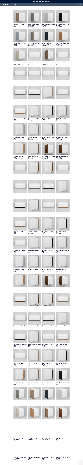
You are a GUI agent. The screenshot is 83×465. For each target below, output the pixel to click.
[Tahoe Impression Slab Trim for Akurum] (20, 374)
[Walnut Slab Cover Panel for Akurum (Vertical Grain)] (63, 412)
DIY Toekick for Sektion (60, 62)
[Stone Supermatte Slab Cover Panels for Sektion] (34, 449)
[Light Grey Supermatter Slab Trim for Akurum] (34, 205)
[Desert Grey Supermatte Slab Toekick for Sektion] (20, 92)
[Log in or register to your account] (80, 4)
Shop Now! (47, 1)
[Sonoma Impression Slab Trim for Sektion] (34, 148)
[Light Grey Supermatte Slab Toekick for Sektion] (48, 73)
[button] (81, 4)
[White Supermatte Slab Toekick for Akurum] (20, 186)
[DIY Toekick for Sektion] (63, 54)
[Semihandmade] (4, 4)
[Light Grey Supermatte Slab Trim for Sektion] (63, 111)
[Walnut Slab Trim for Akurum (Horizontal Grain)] (48, 431)
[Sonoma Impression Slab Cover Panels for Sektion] (48, 54)
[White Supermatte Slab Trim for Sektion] (34, 111)
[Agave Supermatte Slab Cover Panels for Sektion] (20, 35)
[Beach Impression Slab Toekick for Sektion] (63, 92)
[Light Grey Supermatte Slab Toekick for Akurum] (34, 186)
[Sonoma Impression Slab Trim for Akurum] (34, 374)
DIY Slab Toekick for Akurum (61, 175)
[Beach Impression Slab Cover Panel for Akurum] (20, 412)
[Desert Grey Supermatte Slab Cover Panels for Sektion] (34, 35)
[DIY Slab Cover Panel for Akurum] (34, 393)
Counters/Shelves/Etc (33, 4)
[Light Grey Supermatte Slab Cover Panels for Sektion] (34, 16)
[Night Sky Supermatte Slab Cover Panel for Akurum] (48, 393)
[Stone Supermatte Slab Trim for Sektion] (48, 449)
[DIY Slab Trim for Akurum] (34, 224)
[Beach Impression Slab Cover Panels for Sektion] (20, 54)
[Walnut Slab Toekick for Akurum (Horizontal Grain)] (20, 431)
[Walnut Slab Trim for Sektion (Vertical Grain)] (48, 167)
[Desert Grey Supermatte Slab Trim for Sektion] (34, 129)
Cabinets (27, 4)
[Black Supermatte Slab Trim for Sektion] (48, 111)
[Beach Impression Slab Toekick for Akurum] (48, 205)
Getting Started (15, 4)
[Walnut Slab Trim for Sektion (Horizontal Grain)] (34, 167)
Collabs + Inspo (41, 4)
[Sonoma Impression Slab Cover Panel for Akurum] (48, 412)
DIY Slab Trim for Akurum (32, 231)
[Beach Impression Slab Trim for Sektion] (63, 129)
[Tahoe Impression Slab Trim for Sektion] (20, 148)
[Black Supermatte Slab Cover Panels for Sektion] (63, 16)
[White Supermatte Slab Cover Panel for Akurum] (63, 393)
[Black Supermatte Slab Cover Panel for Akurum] (63, 374)
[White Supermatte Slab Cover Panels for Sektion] (48, 16)
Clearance (47, 4)
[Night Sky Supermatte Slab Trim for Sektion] (48, 129)
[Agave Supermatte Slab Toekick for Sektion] (63, 73)
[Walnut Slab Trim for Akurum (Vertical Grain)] (63, 431)
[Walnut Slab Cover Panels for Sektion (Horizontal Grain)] (48, 148)
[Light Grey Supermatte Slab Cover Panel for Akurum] (20, 393)
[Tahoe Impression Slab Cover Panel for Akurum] (34, 412)
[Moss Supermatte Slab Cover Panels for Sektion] (63, 449)
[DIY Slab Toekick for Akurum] (63, 167)
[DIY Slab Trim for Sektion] (48, 92)
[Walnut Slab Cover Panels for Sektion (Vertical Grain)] (63, 148)
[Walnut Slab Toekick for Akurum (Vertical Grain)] (34, 431)
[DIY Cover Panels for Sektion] (20, 16)
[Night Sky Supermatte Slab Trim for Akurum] (48, 374)
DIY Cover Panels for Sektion (18, 24)
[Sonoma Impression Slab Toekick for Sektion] (34, 73)
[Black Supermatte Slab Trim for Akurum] (63, 224)
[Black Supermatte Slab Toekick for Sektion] (20, 73)
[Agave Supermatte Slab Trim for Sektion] (20, 129)
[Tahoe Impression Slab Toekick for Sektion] (20, 111)
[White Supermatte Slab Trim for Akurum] (63, 186)
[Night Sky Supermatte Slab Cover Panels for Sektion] (48, 35)
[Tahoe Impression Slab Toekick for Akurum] (63, 205)
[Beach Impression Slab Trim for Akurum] (48, 224)
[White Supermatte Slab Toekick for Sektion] (34, 54)
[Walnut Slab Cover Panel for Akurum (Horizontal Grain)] (20, 449)
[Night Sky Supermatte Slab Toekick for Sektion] (34, 92)
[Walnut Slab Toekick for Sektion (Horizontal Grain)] (20, 167)
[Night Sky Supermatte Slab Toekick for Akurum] (48, 186)
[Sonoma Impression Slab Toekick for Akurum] (20, 224)
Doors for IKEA (22, 4)
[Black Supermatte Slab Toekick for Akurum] (20, 205)
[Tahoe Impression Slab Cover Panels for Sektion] (63, 35)
